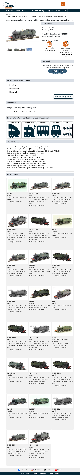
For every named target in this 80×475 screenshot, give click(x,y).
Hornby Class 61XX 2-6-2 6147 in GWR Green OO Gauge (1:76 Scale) (39, 413)
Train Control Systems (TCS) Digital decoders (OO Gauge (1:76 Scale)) (30, 168)
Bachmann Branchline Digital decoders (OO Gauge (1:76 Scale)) (28, 147)
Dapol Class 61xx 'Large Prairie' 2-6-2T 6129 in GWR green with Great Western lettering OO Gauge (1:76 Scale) (17, 270)
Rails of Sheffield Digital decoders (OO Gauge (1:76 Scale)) (26, 163)
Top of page (25, 473)
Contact (43, 473)
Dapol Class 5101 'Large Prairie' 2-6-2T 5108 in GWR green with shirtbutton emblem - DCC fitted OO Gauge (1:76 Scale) (39, 199)
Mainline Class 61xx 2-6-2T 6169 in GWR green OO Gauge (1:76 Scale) (17, 197)
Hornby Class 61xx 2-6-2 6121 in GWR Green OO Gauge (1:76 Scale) (17, 413)
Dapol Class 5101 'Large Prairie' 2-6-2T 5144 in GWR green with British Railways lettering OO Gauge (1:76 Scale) (62, 414)
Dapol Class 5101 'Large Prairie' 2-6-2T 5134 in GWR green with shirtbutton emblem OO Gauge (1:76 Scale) (17, 306)
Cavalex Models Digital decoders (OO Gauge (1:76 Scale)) (26, 149)
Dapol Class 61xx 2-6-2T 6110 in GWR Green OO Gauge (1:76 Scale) (62, 305)
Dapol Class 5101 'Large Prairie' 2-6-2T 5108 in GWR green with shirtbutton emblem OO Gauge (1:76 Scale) (17, 450)
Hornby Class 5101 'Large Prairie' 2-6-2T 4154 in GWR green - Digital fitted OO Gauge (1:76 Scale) (39, 270)
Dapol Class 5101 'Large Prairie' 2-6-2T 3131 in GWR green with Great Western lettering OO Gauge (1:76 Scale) (62, 270)
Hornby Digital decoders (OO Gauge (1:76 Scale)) (23, 157)
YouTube (60, 470)
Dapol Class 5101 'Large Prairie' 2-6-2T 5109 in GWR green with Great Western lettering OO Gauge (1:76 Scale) (62, 198)
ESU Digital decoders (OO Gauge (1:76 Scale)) (22, 155)
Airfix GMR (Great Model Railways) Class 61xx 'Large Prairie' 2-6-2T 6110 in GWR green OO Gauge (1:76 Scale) (62, 342)
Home (9, 10)
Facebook (23, 470)
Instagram (36, 470)
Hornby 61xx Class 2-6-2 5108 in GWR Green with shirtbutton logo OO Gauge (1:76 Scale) (39, 305)
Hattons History (37, 10)
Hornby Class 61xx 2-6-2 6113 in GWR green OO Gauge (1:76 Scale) (62, 233)
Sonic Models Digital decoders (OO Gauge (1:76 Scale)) (25, 166)
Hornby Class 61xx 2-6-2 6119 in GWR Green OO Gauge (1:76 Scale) (17, 377)
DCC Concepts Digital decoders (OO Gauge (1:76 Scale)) (25, 153)
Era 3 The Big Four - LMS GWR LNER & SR (21, 112)
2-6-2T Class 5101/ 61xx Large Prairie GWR (65, 52)
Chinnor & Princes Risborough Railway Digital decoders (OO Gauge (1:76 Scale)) (33, 151)
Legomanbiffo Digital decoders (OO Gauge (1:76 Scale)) (25, 159)
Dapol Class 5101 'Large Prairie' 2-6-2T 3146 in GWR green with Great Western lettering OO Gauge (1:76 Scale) (39, 378)
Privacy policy (54, 473)
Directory (20, 10)
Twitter (48, 470)
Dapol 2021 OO (49, 49)
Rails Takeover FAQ (58, 10)
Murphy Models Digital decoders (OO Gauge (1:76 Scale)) (26, 161)
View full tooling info (63, 96)
